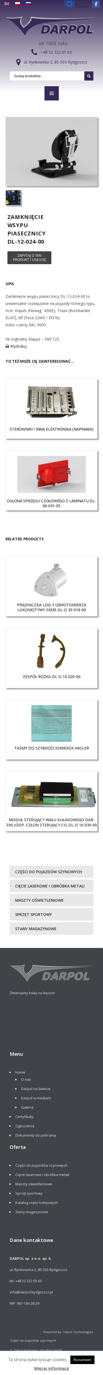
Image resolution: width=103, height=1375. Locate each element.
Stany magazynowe (36, 928)
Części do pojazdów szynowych (48, 871)
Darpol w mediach (36, 1098)
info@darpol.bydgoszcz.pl (31, 1292)
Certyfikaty (24, 1116)
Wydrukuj (18, 346)
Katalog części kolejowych (36, 1202)
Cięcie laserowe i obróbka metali (50, 886)
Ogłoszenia (24, 1125)
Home (20, 1072)
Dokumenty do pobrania (35, 1135)
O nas (26, 1079)
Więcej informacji (51, 1368)
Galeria (27, 1107)
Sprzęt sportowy (33, 914)
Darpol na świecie (36, 1088)
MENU (51, 93)
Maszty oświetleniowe (39, 900)
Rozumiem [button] (82, 1359)
